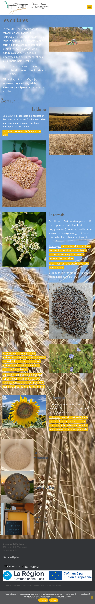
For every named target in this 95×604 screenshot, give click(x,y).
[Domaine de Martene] (27, 7)
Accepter (43, 600)
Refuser (53, 600)
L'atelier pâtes (44, 487)
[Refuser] (92, 597)
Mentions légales (11, 557)
